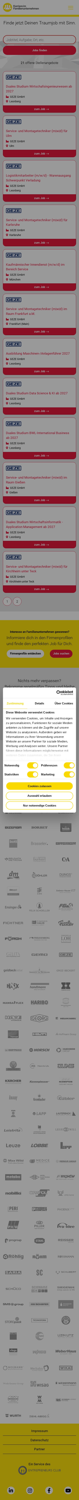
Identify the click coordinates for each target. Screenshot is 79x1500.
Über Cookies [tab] (64, 703)
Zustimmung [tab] (15, 703)
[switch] (69, 765)
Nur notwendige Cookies (39, 805)
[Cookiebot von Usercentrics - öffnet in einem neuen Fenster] (56, 692)
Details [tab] (39, 703)
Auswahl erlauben (39, 795)
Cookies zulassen (39, 786)
